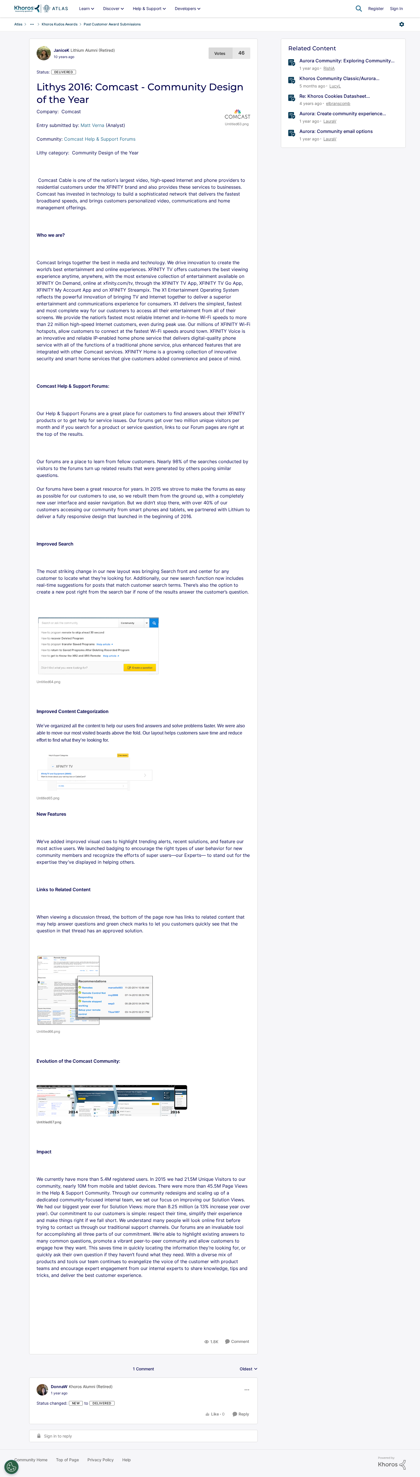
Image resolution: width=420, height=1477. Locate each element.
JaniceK (61, 50)
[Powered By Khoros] (392, 1463)
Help (126, 1459)
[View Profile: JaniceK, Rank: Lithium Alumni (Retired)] (44, 53)
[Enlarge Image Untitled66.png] (96, 990)
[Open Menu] (402, 24)
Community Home (30, 1459)
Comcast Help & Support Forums (100, 139)
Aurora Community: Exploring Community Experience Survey (345, 61)
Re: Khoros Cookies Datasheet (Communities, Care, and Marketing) (339, 96)
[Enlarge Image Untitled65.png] (95, 772)
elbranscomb (338, 103)
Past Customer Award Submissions (112, 24)
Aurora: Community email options (336, 131)
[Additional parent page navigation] (32, 24)
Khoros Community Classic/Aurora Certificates (337, 78)
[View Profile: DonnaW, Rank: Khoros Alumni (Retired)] (42, 1390)
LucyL (335, 85)
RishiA (329, 68)
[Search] (358, 8)
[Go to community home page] (41, 8)
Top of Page (67, 1459)
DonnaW (59, 1386)
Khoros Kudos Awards (59, 24)
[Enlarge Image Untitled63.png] (237, 114)
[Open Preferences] (11, 1467)
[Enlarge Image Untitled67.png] (112, 1101)
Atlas (18, 24)
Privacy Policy (100, 1459)
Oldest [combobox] (249, 1369)
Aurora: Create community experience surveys (340, 114)
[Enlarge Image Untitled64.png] (99, 646)
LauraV (329, 121)
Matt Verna (92, 125)
